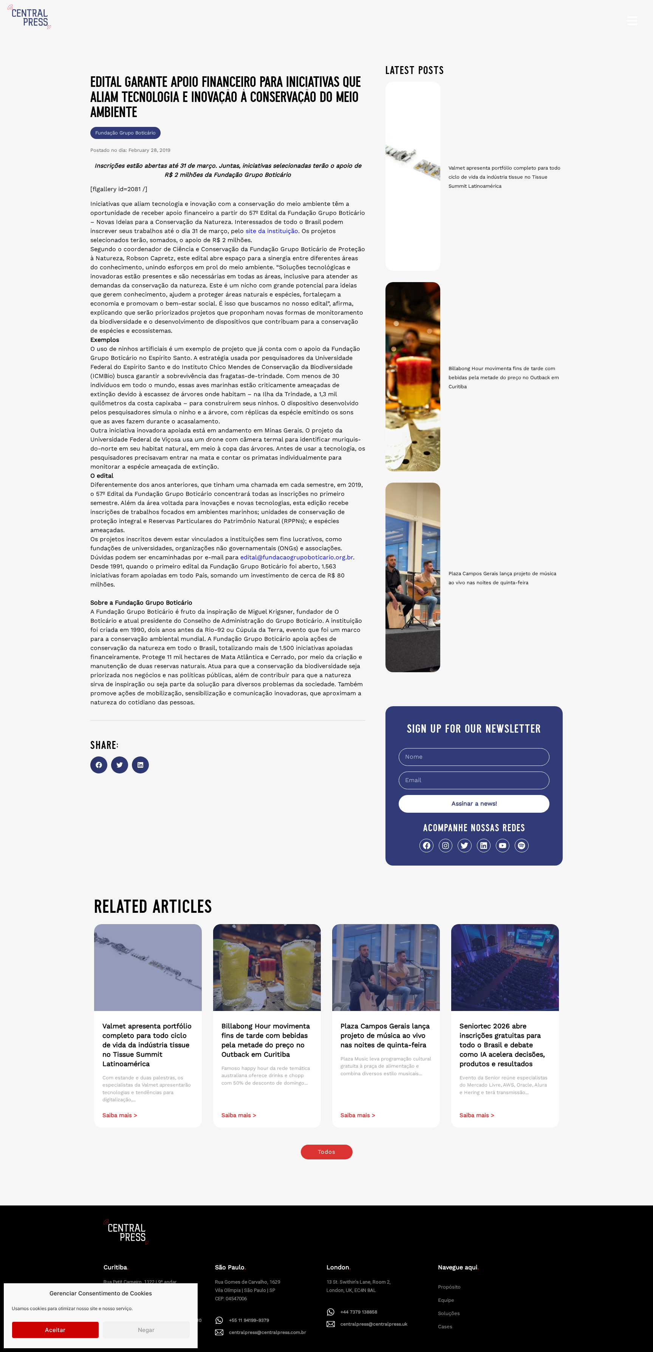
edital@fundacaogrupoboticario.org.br (296, 557)
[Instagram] (445, 845)
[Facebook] (426, 845)
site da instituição (272, 231)
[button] (98, 764)
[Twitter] (464, 845)
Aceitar (55, 1329)
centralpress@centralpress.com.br (267, 1332)
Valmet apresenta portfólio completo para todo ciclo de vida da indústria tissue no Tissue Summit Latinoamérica (504, 177)
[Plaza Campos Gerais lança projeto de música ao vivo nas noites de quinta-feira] (412, 577)
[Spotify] (521, 845)
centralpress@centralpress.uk (373, 1324)
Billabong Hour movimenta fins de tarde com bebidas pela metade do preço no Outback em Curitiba (504, 377)
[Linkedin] (484, 845)
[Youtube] (502, 845)
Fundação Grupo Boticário (125, 133)
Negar (146, 1329)
